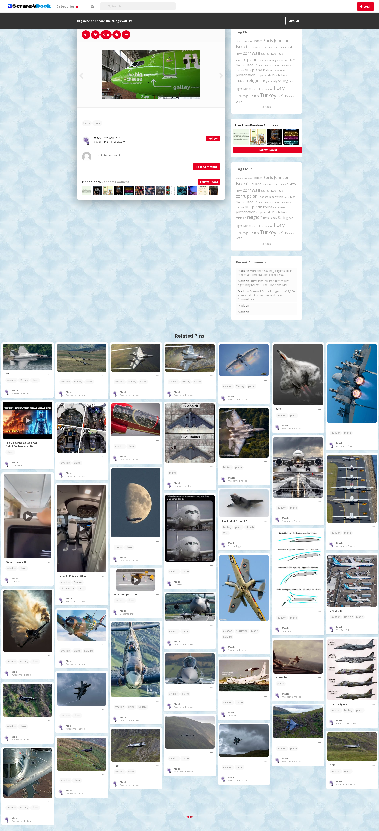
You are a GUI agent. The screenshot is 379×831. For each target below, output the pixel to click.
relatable (241, 81)
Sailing (283, 81)
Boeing (78, 582)
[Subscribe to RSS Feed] (92, 6)
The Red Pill (18, 465)
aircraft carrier (177, 818)
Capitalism (267, 47)
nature (240, 70)
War (225, 533)
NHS (248, 70)
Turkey (268, 95)
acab (240, 40)
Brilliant (255, 47)
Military (24, 380)
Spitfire (227, 636)
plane (97, 123)
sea (291, 81)
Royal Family (270, 81)
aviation (248, 41)
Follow (213, 138)
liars (288, 65)
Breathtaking (126, 613)
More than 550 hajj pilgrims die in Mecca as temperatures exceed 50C (265, 273)
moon (118, 547)
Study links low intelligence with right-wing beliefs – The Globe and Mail (264, 283)
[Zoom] (116, 34)
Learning (286, 630)
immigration (276, 60)
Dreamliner (67, 588)
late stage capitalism (269, 65)
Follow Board (209, 182)
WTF (239, 101)
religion (254, 80)
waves (292, 96)
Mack (15, 390)
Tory (279, 88)
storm (255, 88)
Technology (234, 546)
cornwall (251, 53)
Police (267, 70)
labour (252, 65)
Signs (239, 89)
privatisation (245, 75)
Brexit (242, 46)
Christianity (280, 47)
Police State (279, 70)
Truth (254, 96)
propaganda (263, 75)
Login (367, 6)
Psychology (279, 75)
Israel (286, 60)
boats (258, 41)
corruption (247, 59)
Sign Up (293, 21)
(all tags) (266, 107)
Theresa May (265, 88)
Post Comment (206, 167)
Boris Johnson (276, 40)
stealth (250, 527)
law (283, 65)
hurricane (242, 631)
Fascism (263, 60)
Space (247, 89)
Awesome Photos (21, 393)
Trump (242, 96)
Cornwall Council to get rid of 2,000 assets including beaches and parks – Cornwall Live (266, 295)
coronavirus (272, 53)
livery (86, 123)
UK (280, 96)
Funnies (16, 581)
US (286, 96)
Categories (65, 6)
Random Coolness (115, 182)
